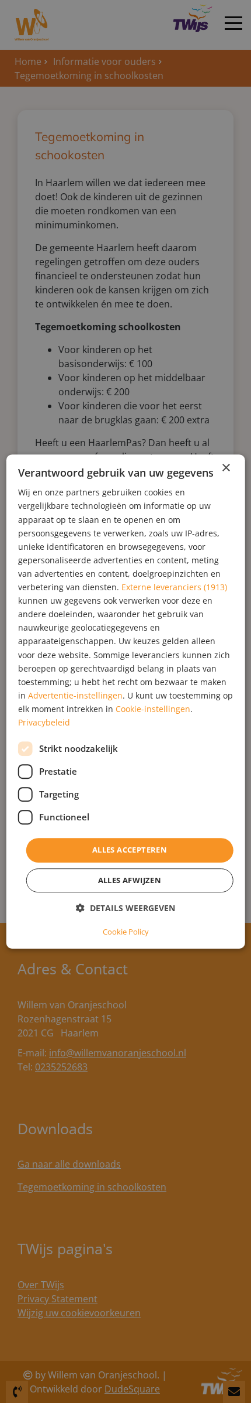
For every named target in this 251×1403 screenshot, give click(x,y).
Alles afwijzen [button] (130, 880)
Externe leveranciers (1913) (174, 587)
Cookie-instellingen (153, 708)
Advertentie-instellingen (75, 695)
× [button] (225, 468)
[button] (125, 908)
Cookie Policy (126, 931)
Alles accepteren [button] (129, 849)
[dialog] (125, 701)
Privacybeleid (44, 722)
